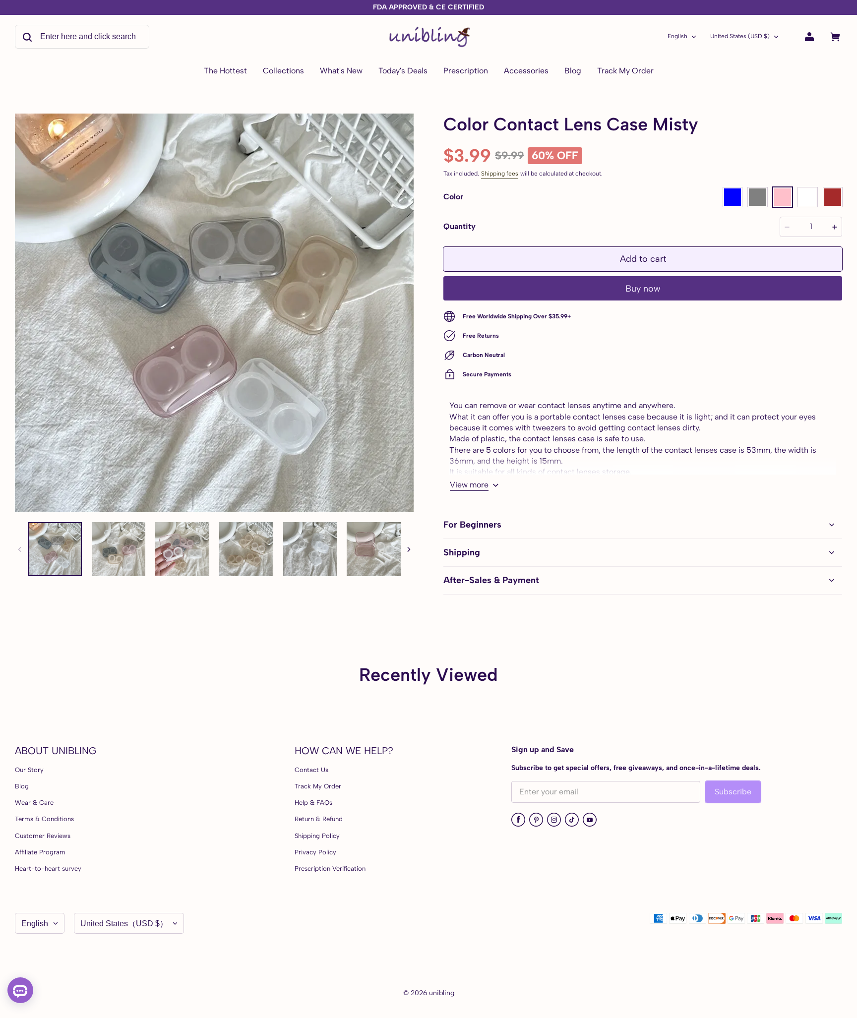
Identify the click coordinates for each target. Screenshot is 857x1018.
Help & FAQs (313, 802)
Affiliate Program (40, 852)
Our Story (29, 770)
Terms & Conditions (44, 819)
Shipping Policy (317, 835)
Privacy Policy (315, 852)
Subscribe (733, 791)
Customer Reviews (42, 835)
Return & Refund (319, 819)
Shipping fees (499, 173)
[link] (283, 71)
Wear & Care (34, 802)
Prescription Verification (330, 868)
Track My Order (318, 786)
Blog (22, 786)
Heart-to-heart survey (48, 868)
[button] (732, 196)
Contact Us (311, 770)
